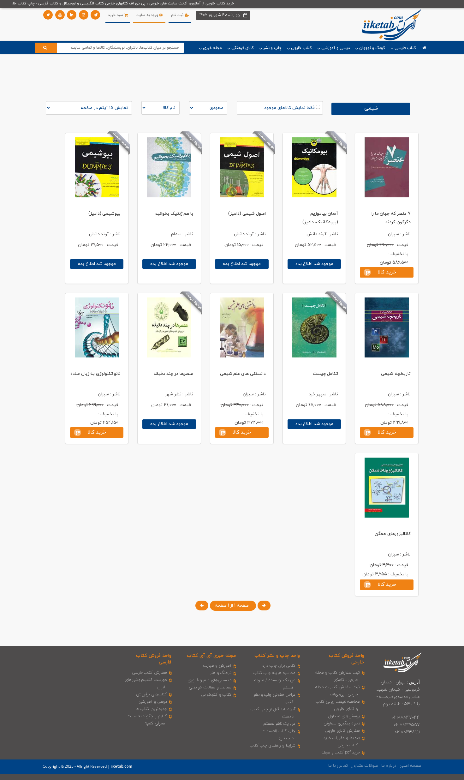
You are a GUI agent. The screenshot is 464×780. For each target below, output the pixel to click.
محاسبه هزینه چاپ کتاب (274, 673)
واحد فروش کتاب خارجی (346, 659)
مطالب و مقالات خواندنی (210, 687)
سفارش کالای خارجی (342, 731)
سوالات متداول (364, 766)
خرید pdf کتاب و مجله (341, 752)
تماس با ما (338, 766)
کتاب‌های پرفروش (151, 694)
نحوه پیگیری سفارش (342, 723)
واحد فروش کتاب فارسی (153, 659)
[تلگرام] (95, 15)
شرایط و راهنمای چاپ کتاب (272, 745)
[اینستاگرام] (83, 15)
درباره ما (388, 766)
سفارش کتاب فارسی (149, 672)
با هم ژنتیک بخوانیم (174, 214)
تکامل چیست (325, 374)
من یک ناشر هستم (279, 724)
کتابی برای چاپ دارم (278, 666)
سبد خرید (116, 15)
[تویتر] (48, 15)
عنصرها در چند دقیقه (173, 374)
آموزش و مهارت (217, 666)
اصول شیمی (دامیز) (246, 214)
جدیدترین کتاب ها (151, 709)
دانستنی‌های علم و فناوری (209, 680)
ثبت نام (178, 15)
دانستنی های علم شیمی (243, 374)
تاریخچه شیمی (396, 374)
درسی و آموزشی (153, 702)
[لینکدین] (71, 15)
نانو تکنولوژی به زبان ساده (95, 374)
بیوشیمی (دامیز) (104, 214)
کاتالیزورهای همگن (393, 534)
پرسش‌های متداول (344, 716)
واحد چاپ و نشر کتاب (277, 655)
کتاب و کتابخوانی (216, 695)
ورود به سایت (147, 15)
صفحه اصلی (410, 766)
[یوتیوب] (60, 15)
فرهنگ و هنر (220, 673)
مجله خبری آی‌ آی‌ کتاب (211, 655)
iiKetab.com (121, 766)
